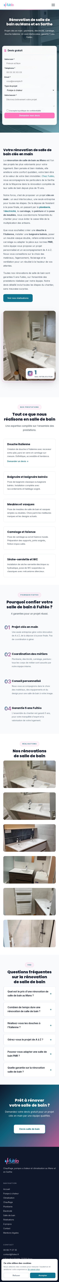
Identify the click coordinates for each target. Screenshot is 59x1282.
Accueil (6, 1189)
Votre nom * (9, 59)
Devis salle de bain (29, 1129)
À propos (7, 1224)
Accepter (43, 1275)
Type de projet (10, 86)
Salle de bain (9, 1215)
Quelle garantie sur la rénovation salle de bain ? (26, 1069)
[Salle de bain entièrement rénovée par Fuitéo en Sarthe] (29, 933)
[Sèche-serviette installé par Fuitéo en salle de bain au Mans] (29, 901)
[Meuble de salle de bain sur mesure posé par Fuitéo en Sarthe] (29, 806)
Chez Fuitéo (48, 176)
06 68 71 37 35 (10, 1250)
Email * (7, 77)
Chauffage (8, 1202)
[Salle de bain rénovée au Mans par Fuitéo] (29, 869)
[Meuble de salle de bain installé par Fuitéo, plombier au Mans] (29, 838)
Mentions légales (11, 1233)
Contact (6, 1228)
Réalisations (8, 1219)
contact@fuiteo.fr (11, 1254)
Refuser (16, 1275)
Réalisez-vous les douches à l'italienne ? (24, 1025)
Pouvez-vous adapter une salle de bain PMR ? (27, 1053)
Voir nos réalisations (18, 298)
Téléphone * (9, 68)
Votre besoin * (10, 95)
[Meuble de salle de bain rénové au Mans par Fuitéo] (29, 774)
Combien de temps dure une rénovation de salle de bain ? (24, 1009)
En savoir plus (34, 1269)
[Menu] (53, 5)
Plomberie (7, 1206)
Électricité (7, 1211)
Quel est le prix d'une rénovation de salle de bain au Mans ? (28, 993)
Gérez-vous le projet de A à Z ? (25, 1039)
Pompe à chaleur (11, 1193)
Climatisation (8, 1198)
